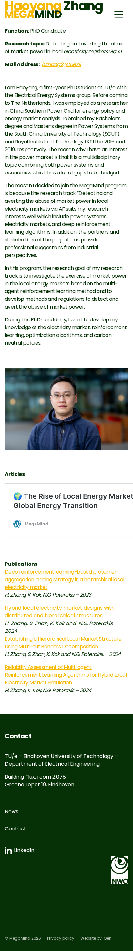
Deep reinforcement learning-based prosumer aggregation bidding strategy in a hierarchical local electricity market (64, 579)
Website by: (95, 938)
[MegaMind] (33, 14)
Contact (15, 828)
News (11, 811)
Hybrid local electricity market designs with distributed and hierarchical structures (60, 611)
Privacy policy (60, 938)
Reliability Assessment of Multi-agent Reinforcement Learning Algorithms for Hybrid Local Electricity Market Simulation (66, 674)
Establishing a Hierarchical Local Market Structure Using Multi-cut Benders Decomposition (63, 642)
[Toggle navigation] (118, 14)
